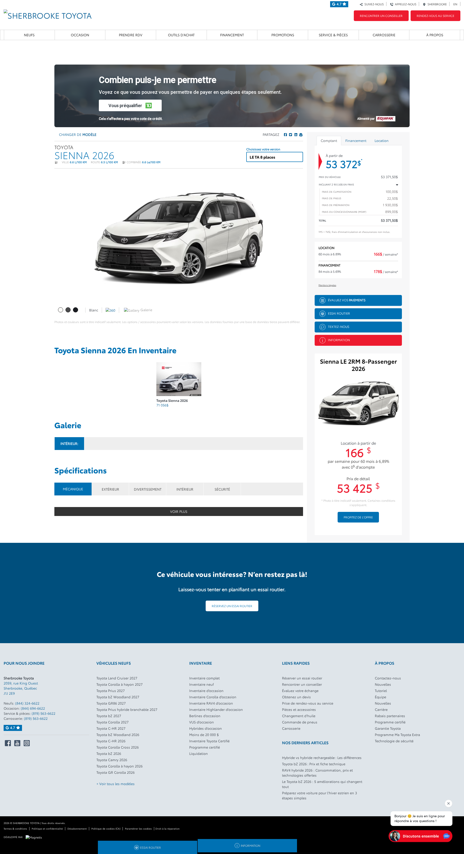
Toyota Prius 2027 (110, 690)
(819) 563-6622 (43, 713)
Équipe (380, 696)
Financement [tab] (355, 140)
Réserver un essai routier (302, 678)
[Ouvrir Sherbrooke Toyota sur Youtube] (17, 743)
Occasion (80, 34)
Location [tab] (382, 140)
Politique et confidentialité (47, 828)
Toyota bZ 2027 (108, 715)
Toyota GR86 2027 (111, 703)
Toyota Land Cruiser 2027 (116, 678)
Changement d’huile (298, 715)
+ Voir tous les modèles (115, 783)
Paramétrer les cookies (138, 828)
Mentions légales (327, 285)
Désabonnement (77, 828)
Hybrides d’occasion (205, 728)
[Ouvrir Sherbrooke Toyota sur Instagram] (27, 743)
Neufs (29, 34)
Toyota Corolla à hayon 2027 (119, 684)
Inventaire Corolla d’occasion (212, 696)
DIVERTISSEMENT (147, 489)
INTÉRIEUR (184, 489)
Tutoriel (381, 690)
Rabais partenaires (390, 715)
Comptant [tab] (329, 140)
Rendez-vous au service (435, 16)
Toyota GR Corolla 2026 (115, 772)
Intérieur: (69, 443)
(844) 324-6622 (27, 703)
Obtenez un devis (296, 696)
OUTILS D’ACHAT (181, 34)
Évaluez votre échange (300, 690)
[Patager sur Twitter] (290, 134)
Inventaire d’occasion (206, 690)
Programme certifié (204, 747)
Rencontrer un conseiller (381, 16)
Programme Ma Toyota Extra (397, 734)
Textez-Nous (338, 326)
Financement (232, 34)
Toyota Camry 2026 (111, 759)
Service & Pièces (333, 34)
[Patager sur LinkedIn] (295, 134)
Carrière (381, 709)
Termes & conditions (15, 828)
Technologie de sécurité (394, 740)
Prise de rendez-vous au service (307, 703)
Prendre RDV (130, 34)
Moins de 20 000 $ (204, 734)
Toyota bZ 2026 (108, 753)
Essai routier (339, 313)
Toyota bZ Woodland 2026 (117, 734)
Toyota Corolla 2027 (112, 722)
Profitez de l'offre (358, 517)
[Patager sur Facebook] (285, 134)
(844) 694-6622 (33, 708)
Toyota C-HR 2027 (110, 728)
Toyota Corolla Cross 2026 (117, 747)
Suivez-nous (373, 4)
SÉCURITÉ (222, 489)
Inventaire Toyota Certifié (209, 740)
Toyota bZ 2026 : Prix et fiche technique (313, 763)
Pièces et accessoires (299, 709)
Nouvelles (383, 684)
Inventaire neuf (201, 684)
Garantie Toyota (388, 728)
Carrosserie (384, 34)
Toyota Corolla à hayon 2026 (119, 766)
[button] (130, 105)
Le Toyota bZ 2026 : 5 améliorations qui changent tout (322, 784)
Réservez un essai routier (232, 606)
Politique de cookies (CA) (105, 828)
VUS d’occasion (201, 722)
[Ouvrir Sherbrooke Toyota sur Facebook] (8, 743)
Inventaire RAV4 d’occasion (211, 703)
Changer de (77, 134)
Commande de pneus (299, 722)
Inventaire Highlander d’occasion (216, 709)
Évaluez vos (346, 299)
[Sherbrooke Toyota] (48, 13)
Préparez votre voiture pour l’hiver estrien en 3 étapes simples (319, 795)
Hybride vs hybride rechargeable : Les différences (322, 757)
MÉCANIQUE (73, 488)
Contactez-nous (388, 678)
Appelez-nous (404, 4)
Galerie (145, 309)
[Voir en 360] (110, 309)
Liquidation (198, 753)
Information (339, 339)
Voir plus (178, 511)
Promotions (282, 34)
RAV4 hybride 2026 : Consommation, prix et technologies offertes (317, 773)
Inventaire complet (204, 678)
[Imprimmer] (300, 134)
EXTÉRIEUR (110, 489)
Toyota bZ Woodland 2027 (117, 696)
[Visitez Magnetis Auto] (35, 837)
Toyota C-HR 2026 (110, 740)
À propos (434, 34)
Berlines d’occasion (204, 715)
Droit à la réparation (167, 828)
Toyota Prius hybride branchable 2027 (126, 709)
